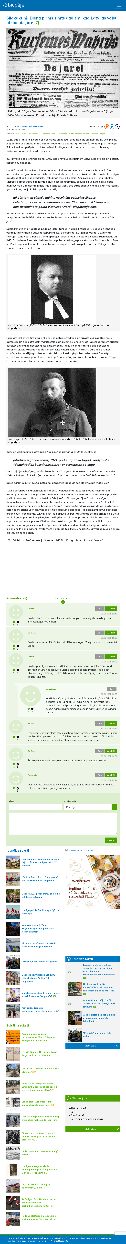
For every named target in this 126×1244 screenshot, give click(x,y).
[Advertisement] (63, 568)
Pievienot (111, 840)
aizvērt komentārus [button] (63, 598)
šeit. (44, 1241)
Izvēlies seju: (70, 801)
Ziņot (99, 608)
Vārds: (12, 801)
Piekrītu (54, 1241)
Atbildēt (111, 608)
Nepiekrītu (63, 1241)
